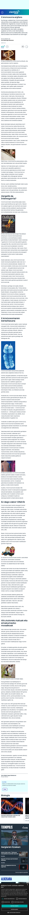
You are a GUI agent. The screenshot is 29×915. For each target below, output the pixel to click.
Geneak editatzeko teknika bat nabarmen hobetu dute (10, 816)
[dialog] (14, 899)
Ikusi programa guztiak (21, 872)
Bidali (5, 789)
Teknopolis (7, 826)
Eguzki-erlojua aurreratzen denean (9, 859)
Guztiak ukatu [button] (14, 909)
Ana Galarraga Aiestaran (7, 40)
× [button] (27, 884)
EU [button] (7, 46)
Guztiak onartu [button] (15, 906)
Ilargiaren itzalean (10, 847)
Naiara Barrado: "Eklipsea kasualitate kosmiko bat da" (9, 853)
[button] (2, 12)
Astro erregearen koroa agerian (8, 866)
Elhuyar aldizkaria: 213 (5, 38)
